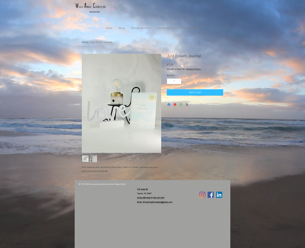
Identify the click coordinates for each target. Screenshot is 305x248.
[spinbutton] (174, 81)
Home (85, 42)
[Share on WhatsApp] (181, 104)
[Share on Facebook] (169, 104)
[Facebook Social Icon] (211, 195)
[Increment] (179, 81)
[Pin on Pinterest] (175, 104)
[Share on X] (187, 104)
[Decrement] (169, 81)
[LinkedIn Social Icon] (219, 195)
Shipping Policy (193, 69)
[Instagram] (202, 195)
